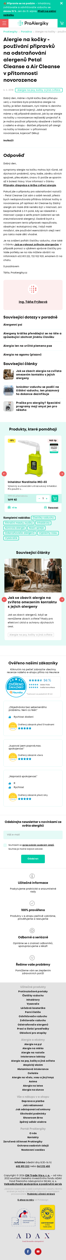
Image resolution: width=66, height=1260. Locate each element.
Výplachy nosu (48, 533)
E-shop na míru (26, 1200)
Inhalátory (43, 523)
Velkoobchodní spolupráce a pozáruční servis (33, 1184)
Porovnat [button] (53, 508)
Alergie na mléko (33, 1048)
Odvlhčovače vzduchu (33, 1016)
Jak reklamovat (33, 1105)
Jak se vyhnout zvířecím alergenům (36, 245)
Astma (33, 1082)
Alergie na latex (33, 1086)
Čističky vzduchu (43, 518)
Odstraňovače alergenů (20, 533)
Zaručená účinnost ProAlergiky (22, 1142)
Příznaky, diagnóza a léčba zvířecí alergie (29, 185)
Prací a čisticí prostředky (33, 1029)
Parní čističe (33, 1012)
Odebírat (33, 859)
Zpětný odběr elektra (33, 1122)
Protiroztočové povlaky (33, 992)
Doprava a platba (33, 1101)
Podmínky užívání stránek (41, 1194)
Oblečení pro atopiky (33, 1033)
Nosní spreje (36, 528)
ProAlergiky (10, 32)
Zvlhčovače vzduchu (33, 1021)
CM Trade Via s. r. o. (37, 1176)
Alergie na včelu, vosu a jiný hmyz (33, 1078)
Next (61, 473)
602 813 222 (22, 1166)
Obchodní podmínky (33, 1114)
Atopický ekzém (33, 1065)
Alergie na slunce (33, 1090)
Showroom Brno (33, 1118)
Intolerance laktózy (33, 1057)
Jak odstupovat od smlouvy (33, 1110)
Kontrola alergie (15, 528)
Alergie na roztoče (33, 1053)
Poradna (26, 32)
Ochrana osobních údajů (33, 1146)
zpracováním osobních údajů (38, 845)
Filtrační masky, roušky (19, 523)
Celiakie (33, 1073)
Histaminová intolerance (33, 1069)
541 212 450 (43, 1166)
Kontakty (33, 1137)
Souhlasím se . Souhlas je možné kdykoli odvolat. (31, 847)
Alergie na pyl (33, 1044)
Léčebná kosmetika (33, 1008)
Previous (4, 473)
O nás (33, 1133)
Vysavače (11, 538)
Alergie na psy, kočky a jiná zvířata (38, 90)
